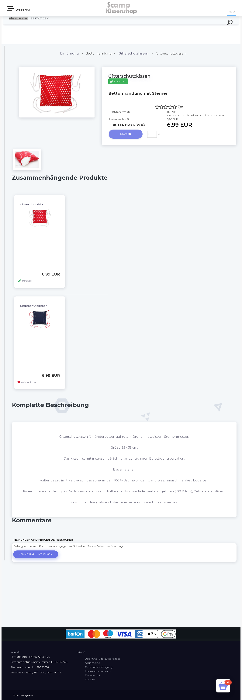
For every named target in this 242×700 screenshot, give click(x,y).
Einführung (69, 53)
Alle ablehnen (18, 18)
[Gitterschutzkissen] (57, 116)
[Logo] (121, 8)
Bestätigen (40, 18)
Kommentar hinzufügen (36, 554)
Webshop (23, 9)
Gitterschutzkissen (133, 53)
